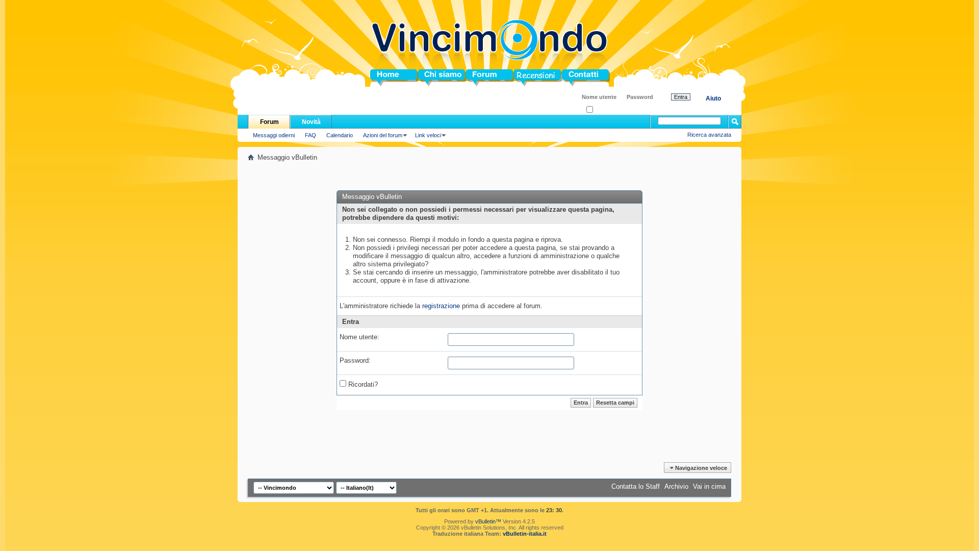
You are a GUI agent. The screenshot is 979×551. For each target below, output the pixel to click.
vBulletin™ (488, 521)
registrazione (441, 306)
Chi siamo (434, 78)
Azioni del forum (382, 135)
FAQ (310, 135)
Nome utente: (359, 337)
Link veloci (428, 135)
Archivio (676, 486)
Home (379, 78)
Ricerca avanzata (709, 135)
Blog (521, 78)
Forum (476, 78)
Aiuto (713, 98)
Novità (311, 122)
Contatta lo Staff (635, 486)
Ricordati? (605, 110)
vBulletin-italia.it (525, 534)
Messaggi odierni (274, 135)
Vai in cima (709, 486)
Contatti (574, 78)
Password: (355, 360)
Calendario (339, 135)
